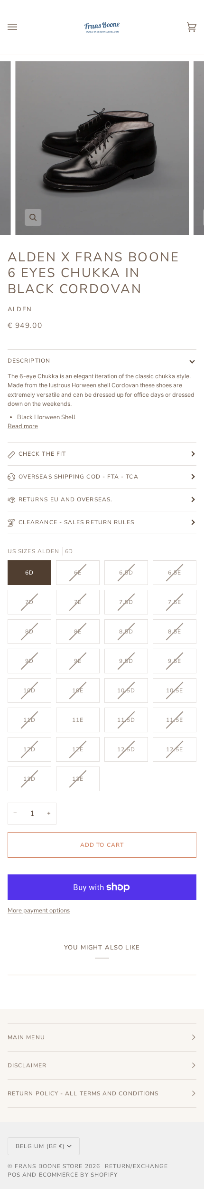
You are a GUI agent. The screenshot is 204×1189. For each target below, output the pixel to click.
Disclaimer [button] (27, 1065)
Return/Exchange (136, 1166)
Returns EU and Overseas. (65, 499)
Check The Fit (42, 454)
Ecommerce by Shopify (78, 1175)
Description (29, 360)
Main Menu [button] (26, 1037)
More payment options (39, 910)
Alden (20, 309)
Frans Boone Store (49, 1166)
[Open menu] (22, 27)
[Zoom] (33, 217)
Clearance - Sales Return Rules (76, 522)
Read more (23, 426)
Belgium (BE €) (40, 1146)
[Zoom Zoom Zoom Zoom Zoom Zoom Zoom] (102, 148)
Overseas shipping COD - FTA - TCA (79, 476)
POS (14, 1175)
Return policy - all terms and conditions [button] (83, 1093)
